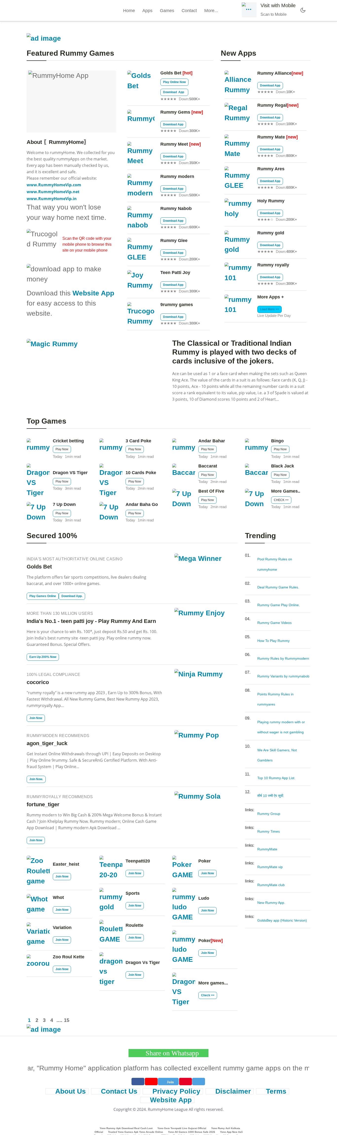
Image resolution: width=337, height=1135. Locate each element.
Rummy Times (268, 831)
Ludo (203, 898)
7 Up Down (64, 504)
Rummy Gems (181, 112)
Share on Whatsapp (171, 1053)
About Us (70, 1091)
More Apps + (270, 296)
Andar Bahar (211, 440)
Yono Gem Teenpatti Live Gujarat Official (181, 1128)
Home (129, 10)
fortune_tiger (43, 804)
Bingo (277, 440)
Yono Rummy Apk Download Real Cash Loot (126, 1128)
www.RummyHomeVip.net (53, 191)
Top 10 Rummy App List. (276, 778)
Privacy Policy (176, 1091)
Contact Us (119, 1091)
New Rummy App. (271, 903)
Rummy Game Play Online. (278, 605)
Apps (147, 10)
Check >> (207, 995)
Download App (174, 92)
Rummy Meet (180, 144)
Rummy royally (273, 264)
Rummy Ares (270, 168)
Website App (93, 293)
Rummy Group (268, 814)
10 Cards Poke (141, 472)
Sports (133, 893)
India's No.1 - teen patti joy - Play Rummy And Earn (91, 621)
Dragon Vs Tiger (143, 962)
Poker (204, 861)
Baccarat (207, 466)
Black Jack (282, 466)
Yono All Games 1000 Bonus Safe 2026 (191, 1132)
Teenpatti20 (138, 861)
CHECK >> (281, 500)
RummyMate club (271, 885)
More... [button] (211, 10)
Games (167, 10)
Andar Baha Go (142, 504)
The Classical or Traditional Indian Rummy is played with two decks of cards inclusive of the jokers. (234, 352)
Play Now (62, 449)
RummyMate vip (270, 867)
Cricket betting (68, 440)
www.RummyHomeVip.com (54, 185)
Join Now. (36, 779)
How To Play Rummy (273, 641)
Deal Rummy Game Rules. (278, 587)
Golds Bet (176, 72)
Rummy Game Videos (274, 623)
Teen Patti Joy (175, 272)
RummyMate (267, 849)
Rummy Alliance (280, 73)
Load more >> (269, 309)
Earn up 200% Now (42, 657)
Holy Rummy (270, 200)
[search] (232, 10)
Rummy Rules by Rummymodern (283, 658)
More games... (213, 982)
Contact (189, 10)
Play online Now (174, 82)
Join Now (35, 718)
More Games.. (285, 491)
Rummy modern (177, 176)
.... (58, 1020)
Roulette (134, 925)
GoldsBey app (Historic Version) (282, 920)
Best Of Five (211, 491)
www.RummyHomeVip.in (52, 198)
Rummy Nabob (176, 208)
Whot (58, 897)
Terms (276, 1091)
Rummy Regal (278, 105)
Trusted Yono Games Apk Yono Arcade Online (135, 1132)
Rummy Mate (277, 137)
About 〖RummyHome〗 (58, 142)
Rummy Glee (173, 240)
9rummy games (176, 304)
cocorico (38, 682)
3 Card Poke (138, 440)
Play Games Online (42, 596)
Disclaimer (233, 1091)
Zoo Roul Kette (68, 956)
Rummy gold (270, 232)
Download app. (71, 596)
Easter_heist (66, 864)
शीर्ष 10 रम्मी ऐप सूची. (270, 796)
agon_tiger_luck (47, 743)
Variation (62, 927)
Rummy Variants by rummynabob (283, 676)
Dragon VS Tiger (70, 472)
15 (66, 1020)
